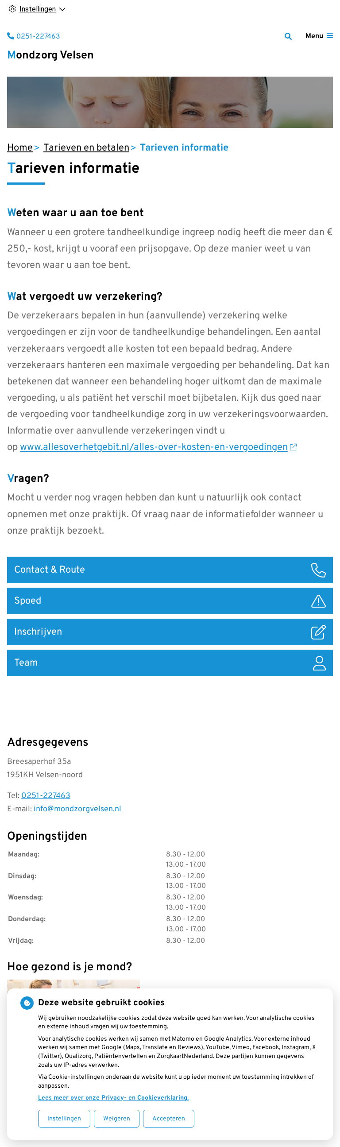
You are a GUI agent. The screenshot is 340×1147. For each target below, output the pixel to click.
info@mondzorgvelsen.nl (77, 809)
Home (20, 148)
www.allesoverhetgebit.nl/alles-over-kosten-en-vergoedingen (154, 447)
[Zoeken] (288, 36)
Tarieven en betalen (86, 148)
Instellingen (64, 1119)
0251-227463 (45, 796)
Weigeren (116, 1119)
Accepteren (168, 1119)
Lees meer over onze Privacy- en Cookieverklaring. (113, 1098)
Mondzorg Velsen (50, 56)
